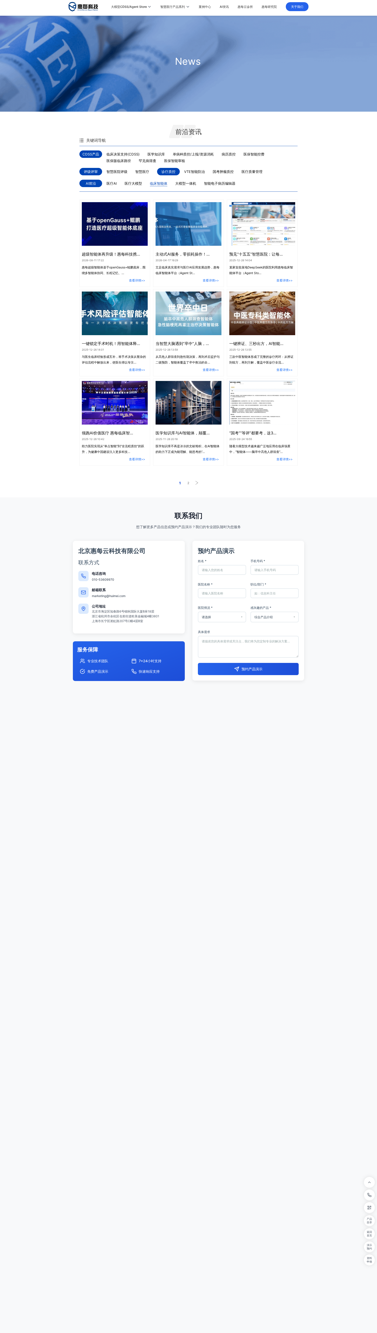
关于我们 (297, 7)
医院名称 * (205, 584)
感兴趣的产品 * (260, 607)
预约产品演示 (252, 669)
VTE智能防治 (194, 171)
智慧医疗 (142, 171)
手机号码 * (257, 561)
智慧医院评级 (116, 171)
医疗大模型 (133, 183)
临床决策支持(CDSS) (123, 154)
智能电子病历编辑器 (219, 183)
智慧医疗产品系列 (172, 7)
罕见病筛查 (147, 161)
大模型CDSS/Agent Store (129, 7)
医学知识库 (156, 154)
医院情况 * (205, 607)
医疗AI (111, 183)
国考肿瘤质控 (223, 171)
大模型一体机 (185, 183)
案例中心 (205, 7)
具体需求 (204, 632)
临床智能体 (158, 183)
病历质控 (229, 154)
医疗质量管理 (252, 171)
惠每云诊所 (245, 7)
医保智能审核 (174, 161)
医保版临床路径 (118, 161)
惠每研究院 (269, 7)
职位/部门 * (258, 584)
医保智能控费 (253, 154)
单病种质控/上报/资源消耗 (193, 154)
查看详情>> (137, 280)
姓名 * (202, 561)
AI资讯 (224, 7)
